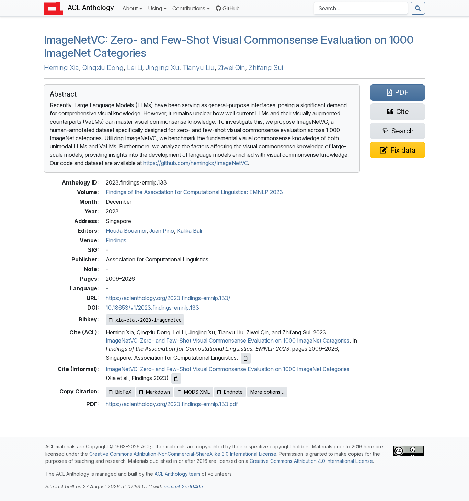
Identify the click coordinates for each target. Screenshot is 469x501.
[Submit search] (418, 8)
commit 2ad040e (183, 486)
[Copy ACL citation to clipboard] (246, 358)
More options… (267, 392)
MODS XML (197, 392)
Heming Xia (61, 68)
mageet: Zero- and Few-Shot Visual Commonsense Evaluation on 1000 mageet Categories (229, 46)
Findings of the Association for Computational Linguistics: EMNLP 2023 (194, 192)
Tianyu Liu (199, 68)
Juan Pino (161, 230)
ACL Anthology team (177, 474)
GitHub (231, 8)
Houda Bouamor (126, 230)
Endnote (233, 392)
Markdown (158, 392)
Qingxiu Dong (103, 68)
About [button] (130, 8)
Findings (116, 240)
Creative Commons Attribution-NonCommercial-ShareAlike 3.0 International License (182, 454)
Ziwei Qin (231, 68)
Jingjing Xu (162, 68)
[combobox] (361, 8)
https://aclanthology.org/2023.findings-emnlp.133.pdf (172, 404)
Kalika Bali (189, 230)
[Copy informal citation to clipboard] (176, 378)
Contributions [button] (188, 8)
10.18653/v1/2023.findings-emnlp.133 (152, 307)
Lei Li (134, 68)
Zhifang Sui (266, 68)
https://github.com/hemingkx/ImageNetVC (195, 162)
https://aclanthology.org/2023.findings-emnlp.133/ (168, 297)
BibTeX (123, 392)
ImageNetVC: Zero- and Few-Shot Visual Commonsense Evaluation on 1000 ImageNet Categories (228, 340)
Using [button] (155, 8)
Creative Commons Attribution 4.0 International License (311, 461)
